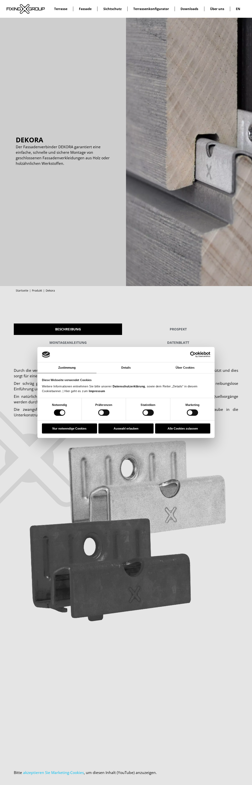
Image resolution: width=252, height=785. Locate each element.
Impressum (97, 391)
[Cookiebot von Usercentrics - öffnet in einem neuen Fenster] (193, 354)
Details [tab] (126, 367)
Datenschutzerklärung (129, 386)
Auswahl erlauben (126, 428)
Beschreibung (68, 329)
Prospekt (178, 329)
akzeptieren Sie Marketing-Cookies (53, 772)
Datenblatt (178, 342)
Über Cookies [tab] (185, 367)
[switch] (103, 412)
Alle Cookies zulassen (183, 428)
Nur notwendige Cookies (69, 428)
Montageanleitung (68, 342)
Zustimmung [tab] (67, 367)
